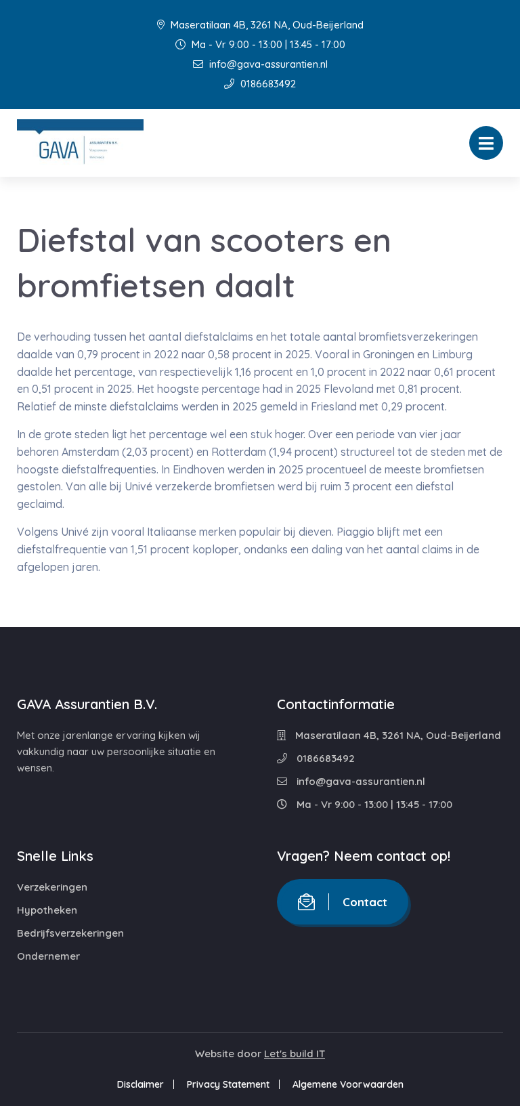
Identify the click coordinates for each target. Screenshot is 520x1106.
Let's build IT (294, 1053)
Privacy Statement (228, 1084)
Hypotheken (47, 909)
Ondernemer (48, 956)
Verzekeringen (52, 886)
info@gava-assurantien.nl (267, 64)
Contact (365, 902)
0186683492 (267, 83)
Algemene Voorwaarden (348, 1084)
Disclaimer (140, 1084)
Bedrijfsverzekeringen (70, 933)
